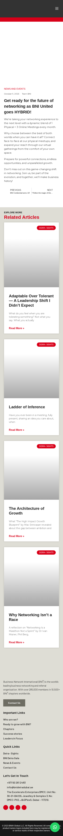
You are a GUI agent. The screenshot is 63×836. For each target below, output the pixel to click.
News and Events (14, 88)
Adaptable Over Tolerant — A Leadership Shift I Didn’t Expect (31, 301)
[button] (56, 9)
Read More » (16, 328)
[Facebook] (5, 807)
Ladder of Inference (27, 407)
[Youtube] (24, 807)
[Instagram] (11, 807)
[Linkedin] (18, 807)
